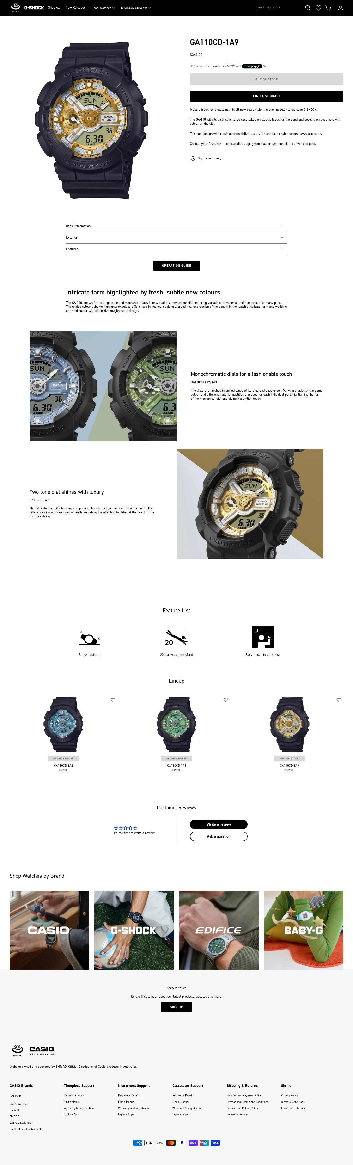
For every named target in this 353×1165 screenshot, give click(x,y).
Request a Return (237, 1114)
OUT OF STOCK (289, 758)
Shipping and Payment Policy (244, 1095)
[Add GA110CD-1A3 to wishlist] (226, 700)
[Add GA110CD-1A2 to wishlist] (113, 700)
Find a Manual (72, 1102)
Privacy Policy (289, 1095)
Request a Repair (74, 1095)
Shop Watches (101, 8)
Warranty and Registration (134, 1108)
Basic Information (78, 226)
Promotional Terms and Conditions (247, 1102)
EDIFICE (14, 1116)
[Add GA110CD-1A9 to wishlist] (339, 700)
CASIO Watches (19, 1104)
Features (72, 249)
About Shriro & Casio (293, 1108)
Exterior (72, 237)
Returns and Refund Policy (242, 1108)
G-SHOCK (15, 1096)
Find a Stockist (266, 96)
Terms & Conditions (293, 1102)
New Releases (76, 7)
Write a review (219, 824)
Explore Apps (72, 1114)
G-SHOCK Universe (134, 8)
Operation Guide (176, 266)
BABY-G (14, 1110)
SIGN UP (176, 1007)
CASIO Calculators (20, 1123)
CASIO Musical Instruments (26, 1129)
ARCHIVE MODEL (63, 758)
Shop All (54, 7)
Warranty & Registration (79, 1108)
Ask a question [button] (218, 836)
